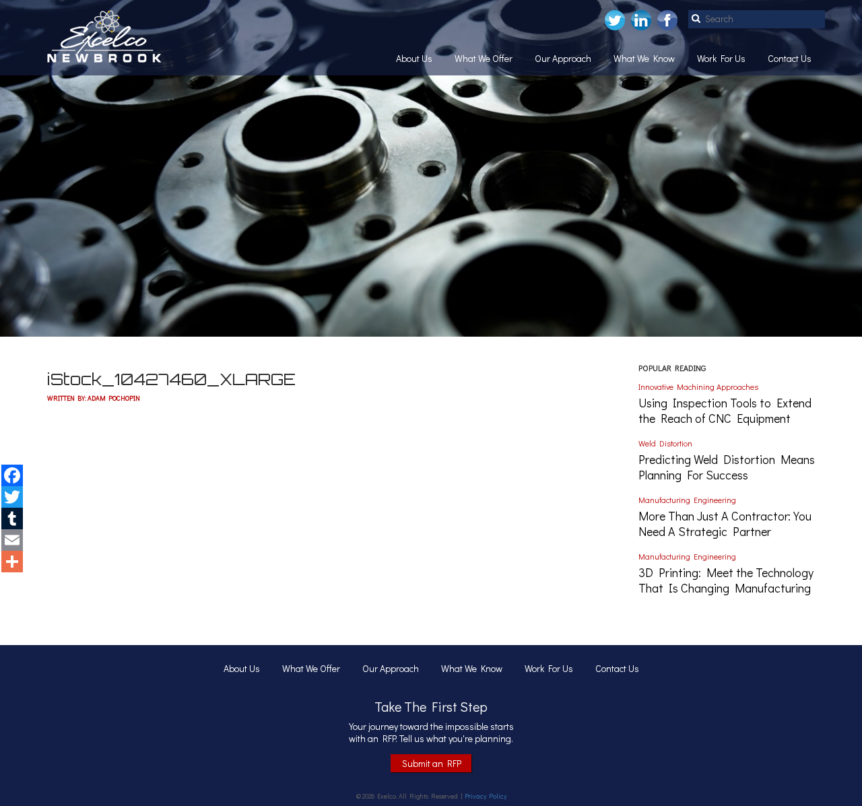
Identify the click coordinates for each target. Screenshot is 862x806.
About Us (414, 58)
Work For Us (721, 58)
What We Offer (483, 58)
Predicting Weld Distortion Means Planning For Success (726, 467)
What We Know (644, 58)
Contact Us (789, 58)
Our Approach (563, 58)
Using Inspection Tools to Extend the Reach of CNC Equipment (724, 410)
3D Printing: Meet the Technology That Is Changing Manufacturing (726, 580)
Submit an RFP (431, 763)
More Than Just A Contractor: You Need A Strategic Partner (724, 523)
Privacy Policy (485, 796)
